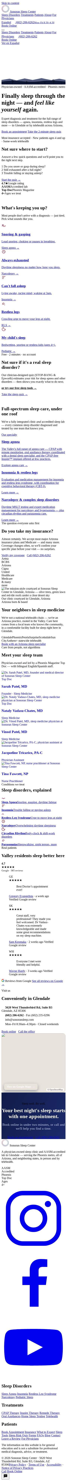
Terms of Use (36, 1464)
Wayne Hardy (17, 971)
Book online (8, 1031)
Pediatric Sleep (24, 1397)
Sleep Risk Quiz (18, 1435)
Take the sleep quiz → (14, 394)
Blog (47, 1435)
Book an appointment (14, 131)
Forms (32, 1435)
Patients (39, 14)
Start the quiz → (11, 179)
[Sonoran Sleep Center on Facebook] (33, 1313)
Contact (55, 1435)
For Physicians (30, 1438)
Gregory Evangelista (21, 896)
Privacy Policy (17, 1464)
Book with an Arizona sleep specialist (23, 644)
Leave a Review (11, 1438)
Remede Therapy (49, 1412)
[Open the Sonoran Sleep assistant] (5, 1476)
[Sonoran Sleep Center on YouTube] (33, 1378)
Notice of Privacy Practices (17, 1468)
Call (3, 1471)
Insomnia (22, 1393)
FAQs (40, 1435)
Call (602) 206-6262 (39, 555)
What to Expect (46, 1432)
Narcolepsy (8, 1397)
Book (9, 25)
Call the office (26, 1031)
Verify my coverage (13, 555)
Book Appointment (12, 1432)
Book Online (9, 39)
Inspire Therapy (29, 1412)
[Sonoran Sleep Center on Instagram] (33, 1249)
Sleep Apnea (8, 1393)
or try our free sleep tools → (19, 388)
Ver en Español (10, 43)
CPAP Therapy (10, 1412)
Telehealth (52, 1416)
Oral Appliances (10, 1416)
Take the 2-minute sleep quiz (44, 131)
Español (6, 22)
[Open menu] (2, 30)
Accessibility (54, 1464)
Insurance (30, 1432)
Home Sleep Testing (33, 1416)
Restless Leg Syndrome (42, 1393)
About (48, 14)
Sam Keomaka (17, 941)
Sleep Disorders (10, 14)
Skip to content (10, 3)
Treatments (27, 14)
